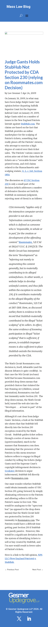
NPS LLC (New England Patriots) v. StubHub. (23, 558)
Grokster (10, 471)
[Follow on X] (19, 618)
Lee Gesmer (14, 93)
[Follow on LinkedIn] (29, 618)
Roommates (25, 242)
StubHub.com (28, 124)
